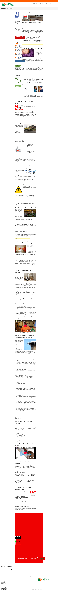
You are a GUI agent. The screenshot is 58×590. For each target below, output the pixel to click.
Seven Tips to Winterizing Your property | (35, 79)
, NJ (36, 32)
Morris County (34, 32)
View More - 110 (20, 61)
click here (31, 332)
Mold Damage (3, 582)
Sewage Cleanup (3, 587)
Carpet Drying (3, 584)
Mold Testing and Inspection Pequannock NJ (22, 497)
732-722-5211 (19, 37)
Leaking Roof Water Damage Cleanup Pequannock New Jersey (20, 440)
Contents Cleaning (3, 583)
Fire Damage (3, 581)
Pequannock (21, 349)
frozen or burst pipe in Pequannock (27, 32)
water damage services (21, 134)
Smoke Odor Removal (4, 588)
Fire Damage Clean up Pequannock (21, 498)
